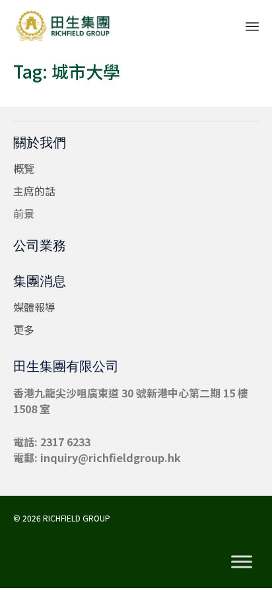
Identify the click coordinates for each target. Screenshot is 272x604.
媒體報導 (34, 307)
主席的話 (34, 191)
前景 (23, 213)
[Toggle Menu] (241, 561)
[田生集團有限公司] (62, 25)
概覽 (23, 168)
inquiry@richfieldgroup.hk (110, 457)
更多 (23, 329)
